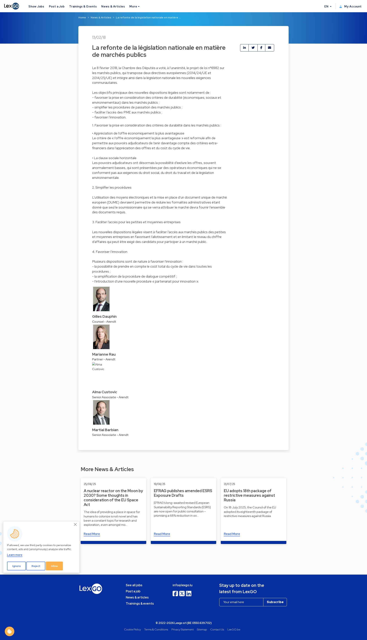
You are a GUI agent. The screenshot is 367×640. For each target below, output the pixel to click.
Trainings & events (140, 604)
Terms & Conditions (156, 629)
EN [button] (326, 6)
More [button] (133, 6)
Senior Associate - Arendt (110, 397)
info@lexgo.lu (182, 585)
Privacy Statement (182, 629)
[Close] (75, 524)
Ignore (16, 566)
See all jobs (134, 585)
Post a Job (57, 6)
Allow (54, 566)
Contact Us (217, 629)
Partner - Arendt (103, 359)
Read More (92, 534)
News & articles (137, 597)
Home (82, 17)
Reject (36, 566)
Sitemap (202, 629)
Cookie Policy (132, 629)
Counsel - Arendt (104, 322)
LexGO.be (233, 629)
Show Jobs (36, 6)
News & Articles (113, 6)
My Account (352, 6)
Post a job (133, 591)
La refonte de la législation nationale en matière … (148, 17)
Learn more (14, 555)
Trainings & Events (83, 6)
